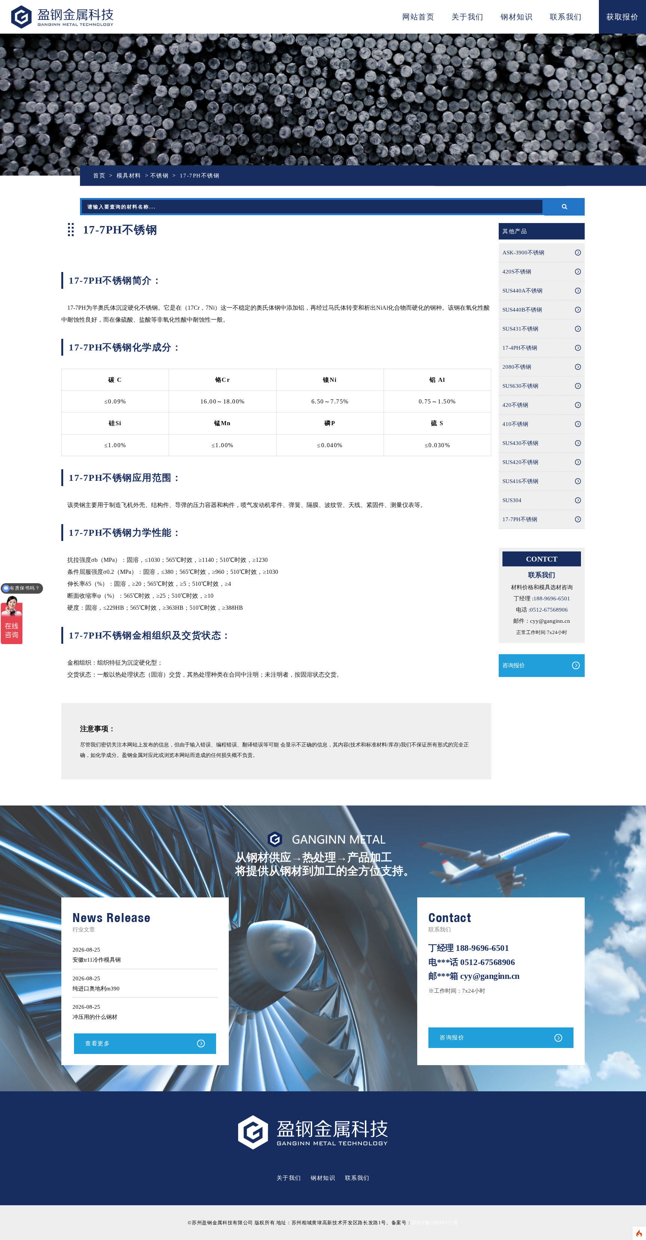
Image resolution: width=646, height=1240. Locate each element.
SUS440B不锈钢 (522, 310)
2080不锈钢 (516, 367)
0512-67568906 (549, 610)
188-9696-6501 (551, 599)
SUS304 (512, 500)
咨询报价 (513, 665)
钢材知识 (517, 17)
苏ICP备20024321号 (435, 1222)
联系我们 (566, 17)
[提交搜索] (564, 207)
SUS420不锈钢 (520, 462)
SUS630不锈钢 (520, 386)
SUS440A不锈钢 (522, 291)
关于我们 (468, 17)
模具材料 (129, 176)
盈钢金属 (86, 17)
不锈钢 (103, 109)
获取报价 (622, 16)
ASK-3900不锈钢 (523, 253)
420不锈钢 (515, 405)
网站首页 (418, 17)
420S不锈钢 (516, 272)
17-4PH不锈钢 (519, 348)
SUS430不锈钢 (520, 443)
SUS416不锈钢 (520, 481)
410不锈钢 (515, 424)
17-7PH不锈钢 (519, 519)
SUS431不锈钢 (520, 329)
